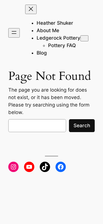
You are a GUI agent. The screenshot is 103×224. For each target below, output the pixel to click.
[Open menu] (14, 33)
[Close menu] (31, 9)
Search (82, 125)
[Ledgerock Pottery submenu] (84, 38)
